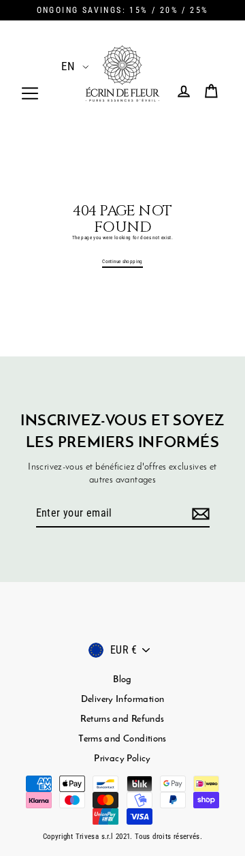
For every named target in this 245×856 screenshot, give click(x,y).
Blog (122, 679)
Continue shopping (122, 261)
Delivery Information (123, 699)
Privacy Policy (122, 758)
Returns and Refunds (122, 719)
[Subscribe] (199, 514)
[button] (67, 66)
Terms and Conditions (122, 739)
